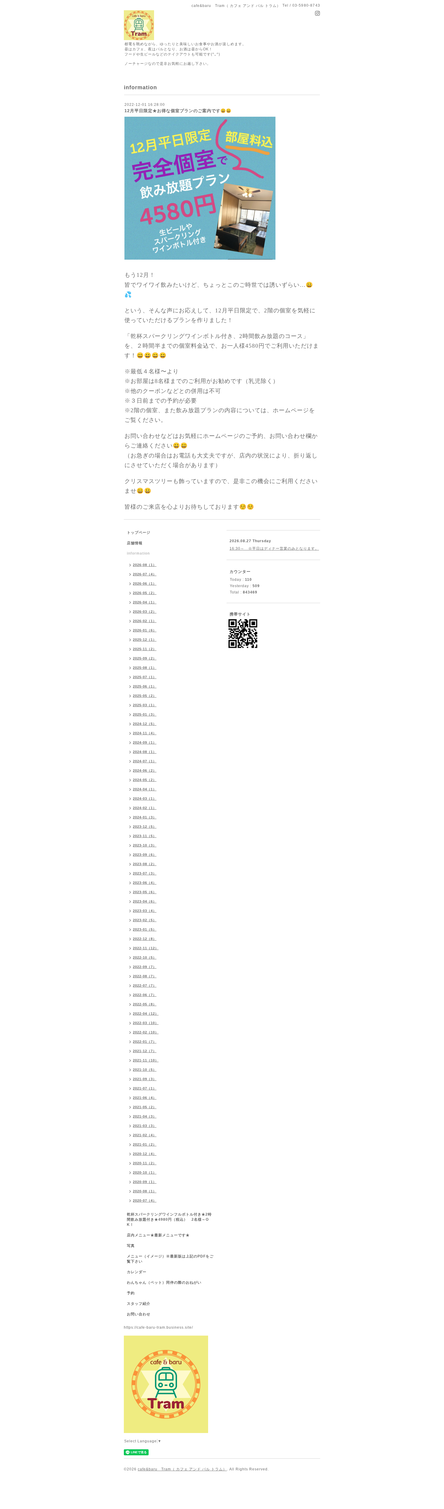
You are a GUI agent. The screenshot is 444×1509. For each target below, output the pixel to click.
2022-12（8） (144, 939)
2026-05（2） (144, 593)
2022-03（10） (146, 1023)
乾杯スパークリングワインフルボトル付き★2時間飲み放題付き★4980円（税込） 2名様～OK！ (169, 1219)
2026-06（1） (144, 583)
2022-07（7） (144, 985)
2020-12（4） (144, 1154)
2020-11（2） (144, 1163)
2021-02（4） (144, 1135)
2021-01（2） (144, 1144)
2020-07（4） (144, 1200)
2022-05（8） (144, 1004)
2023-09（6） (144, 854)
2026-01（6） (144, 630)
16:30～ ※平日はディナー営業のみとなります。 (274, 548)
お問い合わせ (138, 1314)
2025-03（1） (144, 705)
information (138, 553)
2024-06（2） (144, 770)
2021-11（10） (146, 1060)
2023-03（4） (144, 911)
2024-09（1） (144, 742)
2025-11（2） (144, 649)
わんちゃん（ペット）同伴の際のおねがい (164, 1282)
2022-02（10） (146, 1032)
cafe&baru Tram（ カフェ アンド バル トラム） (182, 1469)
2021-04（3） (144, 1116)
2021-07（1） (144, 1088)
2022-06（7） (144, 995)
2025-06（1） (144, 686)
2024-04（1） (144, 789)
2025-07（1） (144, 677)
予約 (131, 1293)
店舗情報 (135, 543)
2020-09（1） (144, 1182)
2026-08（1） (144, 565)
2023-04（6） (144, 901)
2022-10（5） (144, 957)
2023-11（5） (144, 836)
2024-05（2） (144, 780)
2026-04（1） (144, 602)
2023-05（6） (144, 892)
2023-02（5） (144, 920)
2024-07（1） (144, 761)
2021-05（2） (144, 1107)
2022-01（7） (144, 1041)
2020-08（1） (144, 1191)
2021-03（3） (144, 1126)
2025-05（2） (144, 696)
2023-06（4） (144, 882)
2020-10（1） (144, 1172)
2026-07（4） (144, 574)
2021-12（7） (144, 1051)
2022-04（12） (146, 1013)
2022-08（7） (144, 976)
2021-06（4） (144, 1097)
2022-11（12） (146, 948)
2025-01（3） (144, 714)
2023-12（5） (144, 826)
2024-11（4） (144, 733)
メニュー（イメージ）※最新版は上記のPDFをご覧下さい (170, 1259)
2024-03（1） (144, 798)
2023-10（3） (144, 845)
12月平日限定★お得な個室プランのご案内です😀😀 (177, 110)
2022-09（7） (144, 967)
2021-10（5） (144, 1069)
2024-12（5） (144, 724)
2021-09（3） (144, 1079)
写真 (131, 1246)
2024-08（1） (144, 752)
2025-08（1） (144, 667)
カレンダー (136, 1272)
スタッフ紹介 (138, 1304)
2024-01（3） (144, 817)
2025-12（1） (144, 639)
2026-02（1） (144, 621)
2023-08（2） (144, 864)
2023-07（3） (144, 873)
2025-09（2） (144, 658)
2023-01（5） (144, 929)
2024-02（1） (144, 808)
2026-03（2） (144, 611)
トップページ (138, 532)
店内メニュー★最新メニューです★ (158, 1235)
